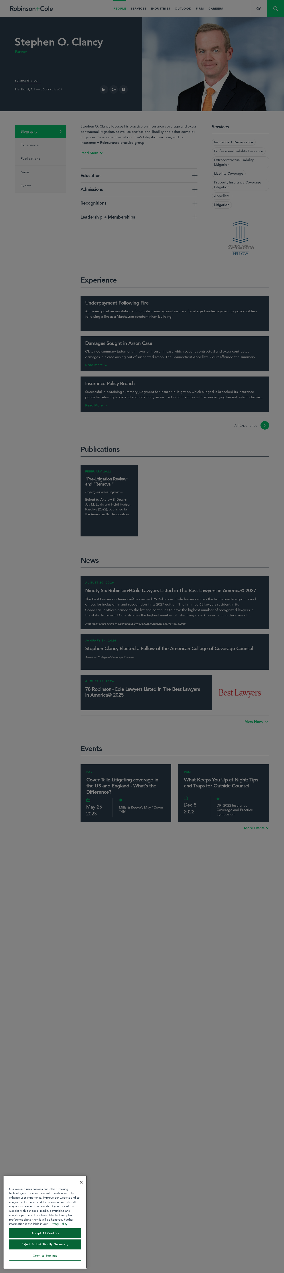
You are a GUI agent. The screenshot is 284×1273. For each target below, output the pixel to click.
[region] (45, 1222)
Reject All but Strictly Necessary (45, 1244)
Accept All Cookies (45, 1233)
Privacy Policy (58, 1223)
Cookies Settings (45, 1255)
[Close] (81, 1182)
